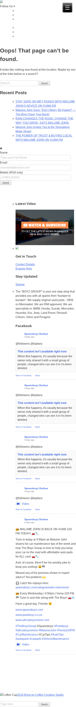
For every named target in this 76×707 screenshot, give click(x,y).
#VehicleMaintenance (55, 638)
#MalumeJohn (47, 630)
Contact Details (25, 264)
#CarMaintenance (27, 634)
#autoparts (22, 638)
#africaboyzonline (27, 630)
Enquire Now (24, 268)
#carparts (35, 638)
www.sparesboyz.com (29, 609)
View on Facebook (23, 375)
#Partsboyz (61, 626)
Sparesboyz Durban (36, 333)
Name (4, 152)
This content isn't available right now (41, 351)
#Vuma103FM (66, 630)
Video (25, 503)
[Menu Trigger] (67, 7)
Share (37, 375)
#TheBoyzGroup (26, 626)
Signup (20, 284)
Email (3, 162)
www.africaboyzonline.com (32, 620)
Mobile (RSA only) (11, 172)
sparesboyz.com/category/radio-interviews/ (42, 587)
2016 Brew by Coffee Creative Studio (40, 694)
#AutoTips (57, 634)
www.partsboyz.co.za (29, 614)
